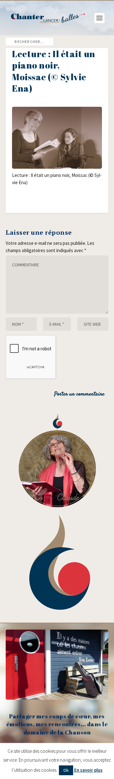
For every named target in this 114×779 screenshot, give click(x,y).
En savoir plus (88, 770)
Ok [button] (66, 770)
